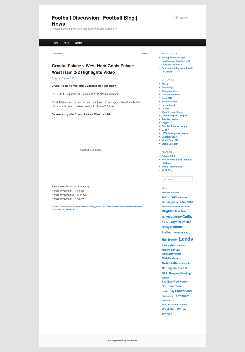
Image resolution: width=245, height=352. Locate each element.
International (168, 105)
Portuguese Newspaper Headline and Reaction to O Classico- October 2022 (176, 61)
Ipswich (173, 239)
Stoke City (168, 291)
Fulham (168, 232)
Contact (78, 42)
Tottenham (181, 296)
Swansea (168, 296)
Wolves (167, 314)
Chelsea (166, 222)
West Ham (119, 206)
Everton (176, 226)
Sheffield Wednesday (175, 281)
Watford (166, 300)
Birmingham (170, 202)
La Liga (166, 108)
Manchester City (171, 249)
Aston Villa (169, 197)
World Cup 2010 (170, 140)
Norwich (184, 263)
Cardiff (177, 217)
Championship (81, 206)
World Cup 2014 (170, 143)
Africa (165, 83)
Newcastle (170, 263)
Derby (166, 227)
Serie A (165, 129)
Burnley (167, 217)
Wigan (181, 309)
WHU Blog (167, 170)
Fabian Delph (169, 156)
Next (145, 53)
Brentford (185, 206)
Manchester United (171, 253)
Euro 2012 (167, 98)
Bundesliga (168, 87)
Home (55, 42)
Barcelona (182, 197)
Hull (165, 239)
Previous (57, 53)
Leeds (186, 238)
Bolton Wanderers (171, 206)
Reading (185, 273)
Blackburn (186, 202)
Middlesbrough (172, 258)
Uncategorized (169, 136)
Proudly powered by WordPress (123, 340)
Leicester (168, 245)
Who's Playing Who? (172, 166)
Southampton (171, 286)
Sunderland (183, 291)
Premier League (170, 119)
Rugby (165, 122)
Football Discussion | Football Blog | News (94, 20)
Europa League (170, 101)
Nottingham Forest (174, 268)
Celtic (187, 216)
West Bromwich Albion (174, 304)
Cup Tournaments (171, 94)
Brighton (168, 211)
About (66, 42)
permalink (69, 209)
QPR (165, 273)
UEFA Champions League (175, 133)
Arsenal (175, 192)
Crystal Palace (106, 206)
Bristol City (180, 211)
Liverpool (180, 245)
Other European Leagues (175, 115)
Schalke (165, 277)
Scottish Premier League (174, 126)
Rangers (174, 273)
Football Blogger (135, 206)
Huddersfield (181, 232)
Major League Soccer (173, 112)
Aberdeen (166, 192)
